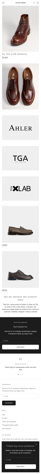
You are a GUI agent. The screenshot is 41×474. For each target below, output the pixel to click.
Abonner (20, 466)
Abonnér (9, 403)
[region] (20, 364)
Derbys (4, 290)
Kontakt (4, 418)
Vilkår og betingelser (9, 421)
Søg (3, 414)
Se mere (5, 57)
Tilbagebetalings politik (10, 425)
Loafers (4, 245)
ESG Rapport (6, 428)
